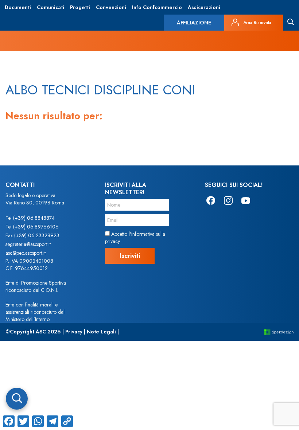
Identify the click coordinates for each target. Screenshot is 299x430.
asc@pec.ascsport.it (25, 253)
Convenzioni (111, 7)
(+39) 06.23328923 (36, 235)
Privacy (73, 331)
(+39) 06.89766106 (36, 226)
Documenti (18, 7)
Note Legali (101, 331)
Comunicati (50, 7)
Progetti (80, 7)
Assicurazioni (204, 7)
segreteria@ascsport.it (28, 244)
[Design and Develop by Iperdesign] (279, 331)
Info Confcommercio (157, 7)
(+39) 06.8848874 (34, 218)
